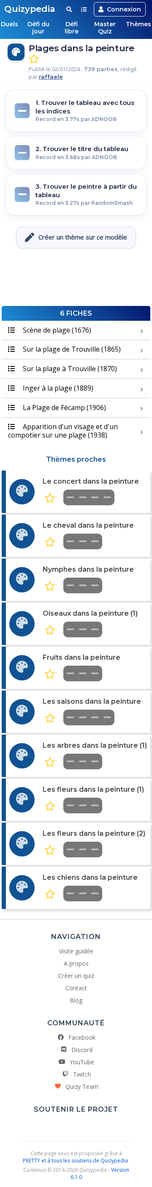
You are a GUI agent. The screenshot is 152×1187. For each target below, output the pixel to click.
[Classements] (84, 9)
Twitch (82, 1074)
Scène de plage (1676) (56, 330)
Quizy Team (81, 1086)
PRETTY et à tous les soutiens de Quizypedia (75, 1160)
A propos (76, 963)
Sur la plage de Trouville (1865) (71, 349)
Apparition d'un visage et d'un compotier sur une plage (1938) (63, 430)
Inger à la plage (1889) (57, 388)
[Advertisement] (76, 280)
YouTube (82, 1062)
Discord (81, 1050)
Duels (9, 24)
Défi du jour (38, 27)
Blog (76, 1000)
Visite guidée (76, 951)
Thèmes (138, 24)
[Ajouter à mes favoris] (34, 59)
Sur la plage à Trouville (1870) (69, 368)
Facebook (81, 1037)
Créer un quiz (76, 976)
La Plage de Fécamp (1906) (63, 407)
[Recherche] (69, 9)
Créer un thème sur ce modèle (82, 237)
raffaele (51, 76)
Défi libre (72, 27)
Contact (76, 988)
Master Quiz (105, 27)
